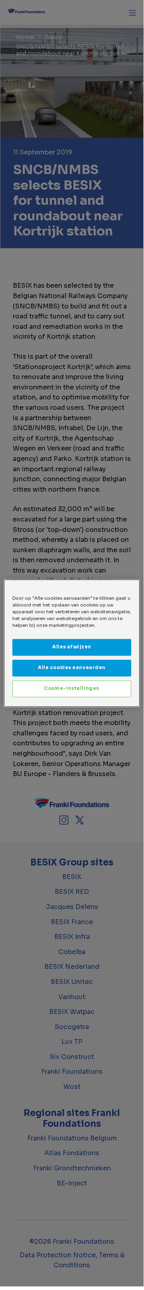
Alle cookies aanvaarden (72, 668)
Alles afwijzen (71, 647)
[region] (72, 643)
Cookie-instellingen (72, 688)
